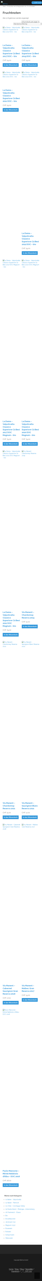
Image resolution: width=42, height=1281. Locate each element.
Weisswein (9, 1238)
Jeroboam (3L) (10, 1222)
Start (4, 6)
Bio (6, 1215)
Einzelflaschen (10, 1219)
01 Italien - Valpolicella (13, 1199)
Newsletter (29, 1269)
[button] (21, 1271)
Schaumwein (9, 1235)
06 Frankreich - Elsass (13, 1212)
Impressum (15, 1271)
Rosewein (8, 1228)
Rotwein (8, 1231)
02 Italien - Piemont (12, 1203)
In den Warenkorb (11, 65)
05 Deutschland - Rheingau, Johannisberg (19, 1209)
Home (11, 1269)
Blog (22, 1269)
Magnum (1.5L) (10, 1225)
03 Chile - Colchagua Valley (15, 1206)
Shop (17, 1269)
